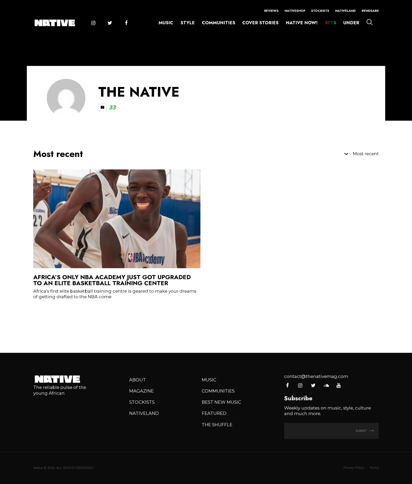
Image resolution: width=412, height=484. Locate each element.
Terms (374, 468)
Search (370, 22)
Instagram (93, 23)
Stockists (320, 10)
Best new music (221, 402)
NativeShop (295, 10)
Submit (362, 430)
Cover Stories (260, 23)
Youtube (338, 385)
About (137, 379)
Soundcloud (326, 385)
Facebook (126, 23)
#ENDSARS (370, 10)
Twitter (109, 23)
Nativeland (345, 10)
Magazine (141, 391)
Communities (218, 23)
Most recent (366, 154)
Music (166, 23)
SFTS (330, 23)
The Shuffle (217, 424)
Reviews (271, 10)
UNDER (351, 23)
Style (187, 23)
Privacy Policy (353, 468)
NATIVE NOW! (302, 23)
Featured (214, 413)
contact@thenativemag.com (316, 376)
